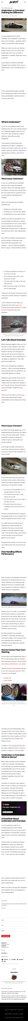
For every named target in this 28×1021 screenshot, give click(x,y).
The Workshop (7, 8)
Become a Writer (13, 1009)
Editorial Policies (8, 1013)
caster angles (8, 680)
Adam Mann (4, 953)
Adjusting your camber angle (9, 701)
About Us (7, 1009)
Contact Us (20, 1009)
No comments (5, 15)
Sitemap (21, 1013)
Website (3, 930)
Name (3, 920)
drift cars (21, 395)
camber (6, 678)
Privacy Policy (16, 1013)
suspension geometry (15, 671)
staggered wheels (17, 745)
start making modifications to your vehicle (13, 663)
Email (2, 925)
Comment (3, 908)
